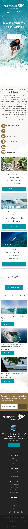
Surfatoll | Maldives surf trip (14, 6)
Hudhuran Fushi (14, 476)
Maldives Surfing (14, 460)
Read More (7, 324)
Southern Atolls (14, 492)
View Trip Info (14, 188)
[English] (18, 12)
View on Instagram (14, 287)
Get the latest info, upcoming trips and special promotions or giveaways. (14, 398)
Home (14, 458)
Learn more (14, 36)
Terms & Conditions (14, 524)
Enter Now (14, 445)
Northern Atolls (14, 487)
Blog (14, 503)
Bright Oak (18, 526)
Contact (14, 463)
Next (27, 91)
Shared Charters (14, 471)
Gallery (14, 500)
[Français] (20, 12)
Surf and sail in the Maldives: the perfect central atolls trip (13, 346)
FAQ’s (14, 505)
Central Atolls (14, 490)
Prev (0, 91)
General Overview (14, 484)
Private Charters (13, 474)
